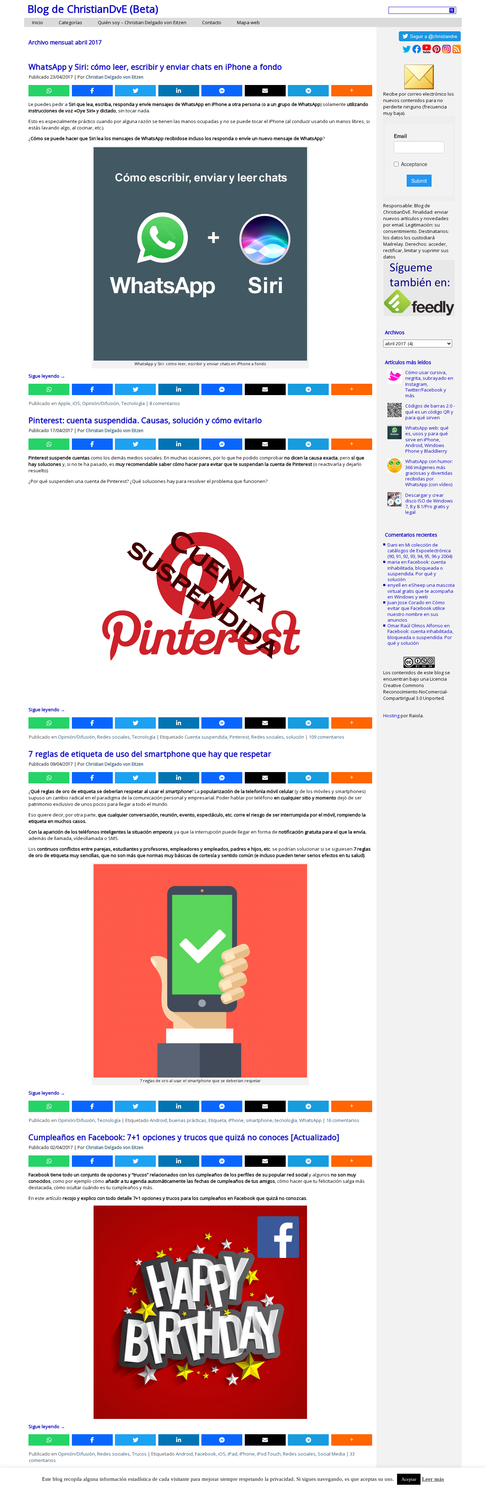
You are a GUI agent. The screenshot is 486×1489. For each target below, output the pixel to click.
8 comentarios (164, 403)
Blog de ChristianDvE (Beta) (92, 9)
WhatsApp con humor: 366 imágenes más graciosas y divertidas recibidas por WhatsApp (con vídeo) (429, 473)
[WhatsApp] (48, 90)
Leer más (433, 1479)
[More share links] (351, 90)
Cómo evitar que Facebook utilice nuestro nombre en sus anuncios (416, 611)
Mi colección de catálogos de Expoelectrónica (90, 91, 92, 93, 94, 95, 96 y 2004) (419, 551)
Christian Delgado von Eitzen (114, 77)
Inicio (37, 22)
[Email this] (265, 90)
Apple (64, 403)
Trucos (139, 1454)
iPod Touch (269, 1454)
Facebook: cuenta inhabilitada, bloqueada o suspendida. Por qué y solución (416, 571)
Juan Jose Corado (405, 602)
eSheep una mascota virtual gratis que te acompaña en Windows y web (421, 591)
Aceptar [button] (408, 1479)
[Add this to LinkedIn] (178, 90)
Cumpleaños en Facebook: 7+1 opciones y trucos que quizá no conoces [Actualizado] (183, 1137)
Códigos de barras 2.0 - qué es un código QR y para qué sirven (430, 412)
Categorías (70, 22)
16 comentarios (342, 1120)
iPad (232, 1454)
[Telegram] (308, 90)
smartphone (259, 1120)
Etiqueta (217, 1120)
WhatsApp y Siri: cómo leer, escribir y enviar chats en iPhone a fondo (155, 66)
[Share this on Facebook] (92, 90)
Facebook (205, 1454)
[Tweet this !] (135, 90)
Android (158, 1120)
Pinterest (239, 737)
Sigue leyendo (46, 376)
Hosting (391, 715)
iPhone (236, 1120)
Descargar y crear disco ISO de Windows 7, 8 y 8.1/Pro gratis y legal (429, 504)
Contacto (211, 22)
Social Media (331, 1454)
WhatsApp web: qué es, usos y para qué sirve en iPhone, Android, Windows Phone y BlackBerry (427, 439)
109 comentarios (326, 737)
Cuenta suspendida (206, 737)
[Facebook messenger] (221, 90)
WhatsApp (310, 1120)
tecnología (286, 1120)
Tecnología (133, 403)
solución (295, 737)
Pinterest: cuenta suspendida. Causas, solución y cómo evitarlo (145, 420)
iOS (76, 403)
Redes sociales (113, 737)
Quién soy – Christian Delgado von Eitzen (142, 22)
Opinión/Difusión (100, 403)
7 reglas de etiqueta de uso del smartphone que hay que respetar (149, 753)
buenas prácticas (187, 1120)
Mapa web (248, 22)
